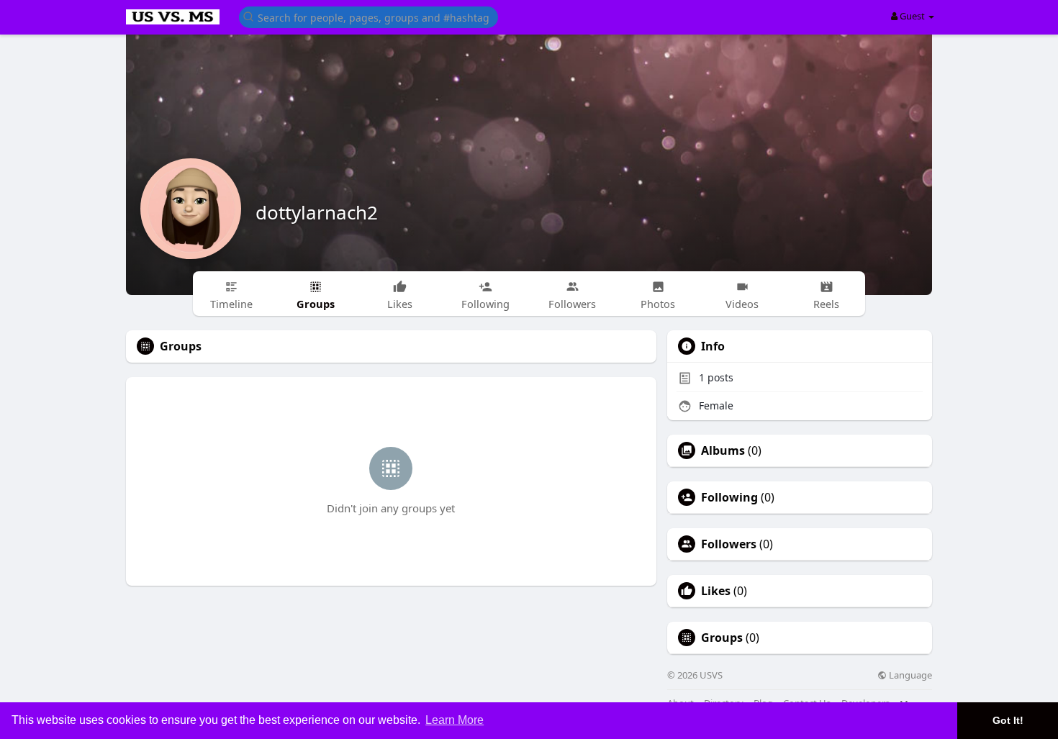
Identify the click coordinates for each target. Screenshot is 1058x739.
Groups (722, 637)
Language (909, 675)
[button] (368, 16)
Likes (716, 591)
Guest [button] (912, 15)
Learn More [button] (454, 720)
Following (729, 497)
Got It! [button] (1008, 720)
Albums (723, 450)
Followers (728, 544)
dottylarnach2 (317, 212)
